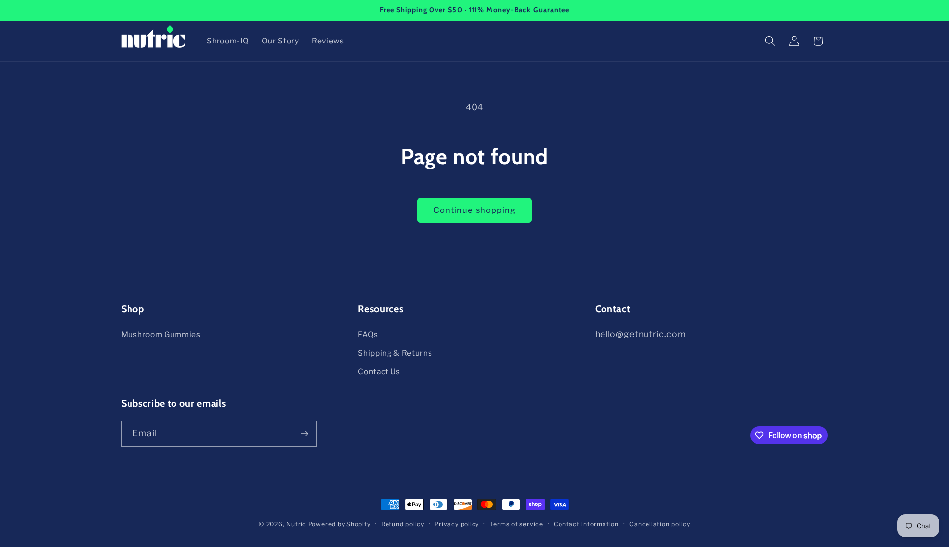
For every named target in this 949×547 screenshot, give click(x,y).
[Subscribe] (304, 434)
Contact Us (379, 371)
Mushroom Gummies (161, 334)
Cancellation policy (659, 524)
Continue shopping (474, 210)
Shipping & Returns (395, 353)
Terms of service (516, 524)
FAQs (368, 334)
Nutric (296, 524)
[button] (770, 41)
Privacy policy (456, 524)
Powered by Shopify (339, 524)
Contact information (586, 524)
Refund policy (402, 524)
